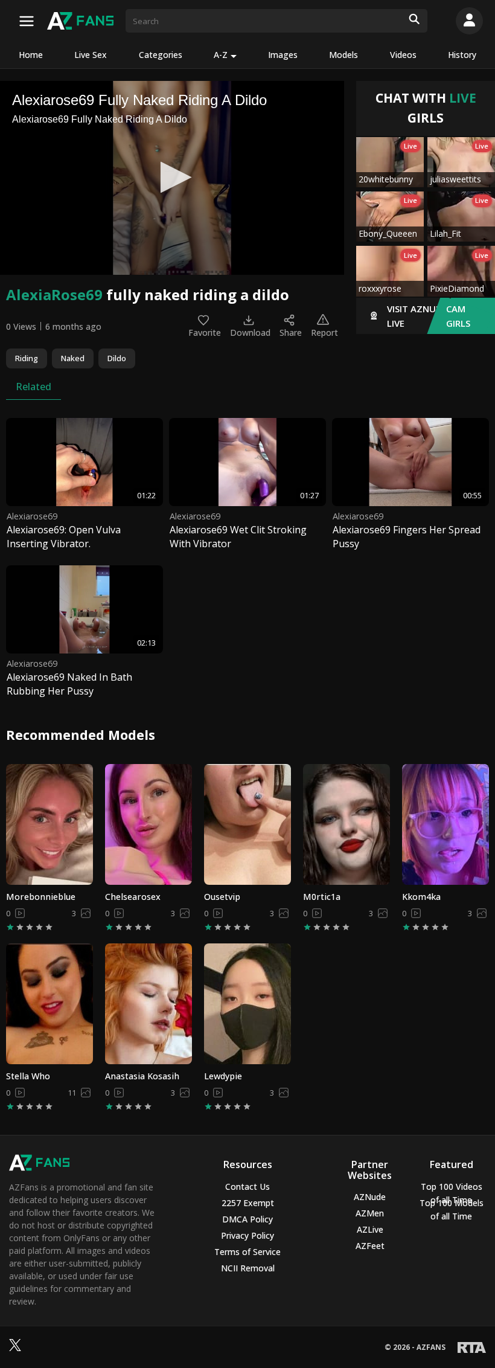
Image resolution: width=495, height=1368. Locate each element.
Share (290, 332)
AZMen (370, 1213)
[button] (172, 177)
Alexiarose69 (32, 516)
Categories (160, 54)
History (462, 54)
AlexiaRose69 (54, 294)
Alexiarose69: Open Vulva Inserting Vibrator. (64, 536)
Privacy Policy (247, 1235)
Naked (72, 358)
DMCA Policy (247, 1219)
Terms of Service (247, 1251)
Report (324, 332)
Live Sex (90, 54)
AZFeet (370, 1245)
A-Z (221, 54)
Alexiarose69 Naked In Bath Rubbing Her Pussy (69, 683)
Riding (26, 358)
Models (343, 54)
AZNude (370, 1197)
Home (31, 54)
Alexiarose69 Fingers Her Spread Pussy (407, 536)
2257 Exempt (248, 1203)
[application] (172, 178)
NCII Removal (248, 1268)
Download (250, 332)
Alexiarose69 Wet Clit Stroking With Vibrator (238, 536)
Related (33, 386)
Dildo (117, 358)
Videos (403, 54)
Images (283, 54)
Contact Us (247, 1186)
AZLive (370, 1229)
